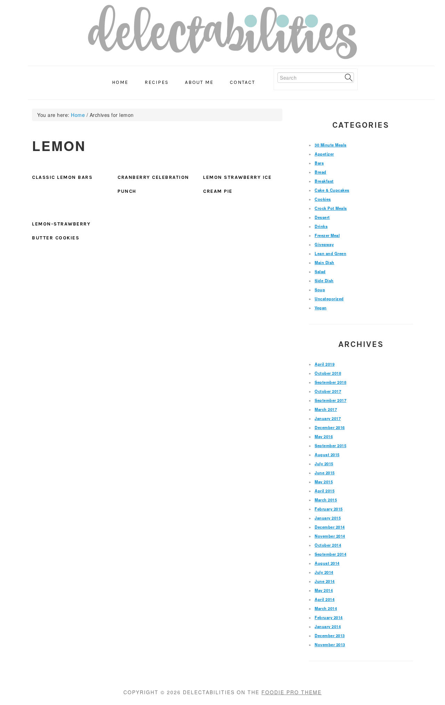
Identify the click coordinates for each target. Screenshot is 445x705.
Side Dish (324, 280)
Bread (320, 172)
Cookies (323, 199)
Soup (320, 289)
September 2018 (330, 382)
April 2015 (324, 490)
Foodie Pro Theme (291, 692)
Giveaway (324, 244)
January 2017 (328, 418)
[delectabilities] (222, 34)
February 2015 (329, 509)
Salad (320, 271)
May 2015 (324, 481)
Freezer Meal (327, 235)
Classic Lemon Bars (62, 177)
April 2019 (324, 364)
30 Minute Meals (331, 145)
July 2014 (324, 572)
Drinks (321, 226)
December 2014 (330, 527)
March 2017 (326, 409)
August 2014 (327, 563)
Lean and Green (330, 253)
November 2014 (330, 536)
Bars (319, 163)
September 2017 (330, 400)
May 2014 (324, 590)
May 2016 (324, 436)
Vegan (321, 307)
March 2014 (326, 608)
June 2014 (325, 581)
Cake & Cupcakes (332, 190)
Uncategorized (329, 298)
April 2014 (324, 599)
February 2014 (329, 617)
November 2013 (330, 644)
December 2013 (330, 635)
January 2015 (328, 518)
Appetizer (324, 154)
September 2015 (330, 445)
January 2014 (328, 626)
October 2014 (328, 545)
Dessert (322, 217)
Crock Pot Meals (331, 208)
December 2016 (330, 427)
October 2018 (328, 373)
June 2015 (325, 472)
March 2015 (326, 499)
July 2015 (324, 463)
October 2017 (328, 391)
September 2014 (330, 554)
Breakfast (324, 181)
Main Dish (324, 262)
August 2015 (327, 454)
